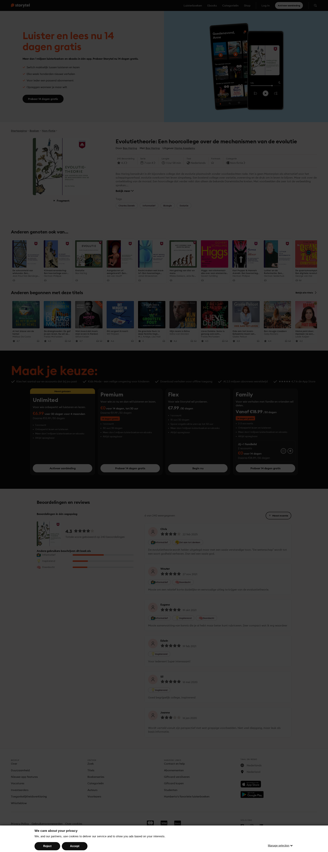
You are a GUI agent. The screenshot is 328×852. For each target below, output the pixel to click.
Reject (47, 846)
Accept (74, 846)
